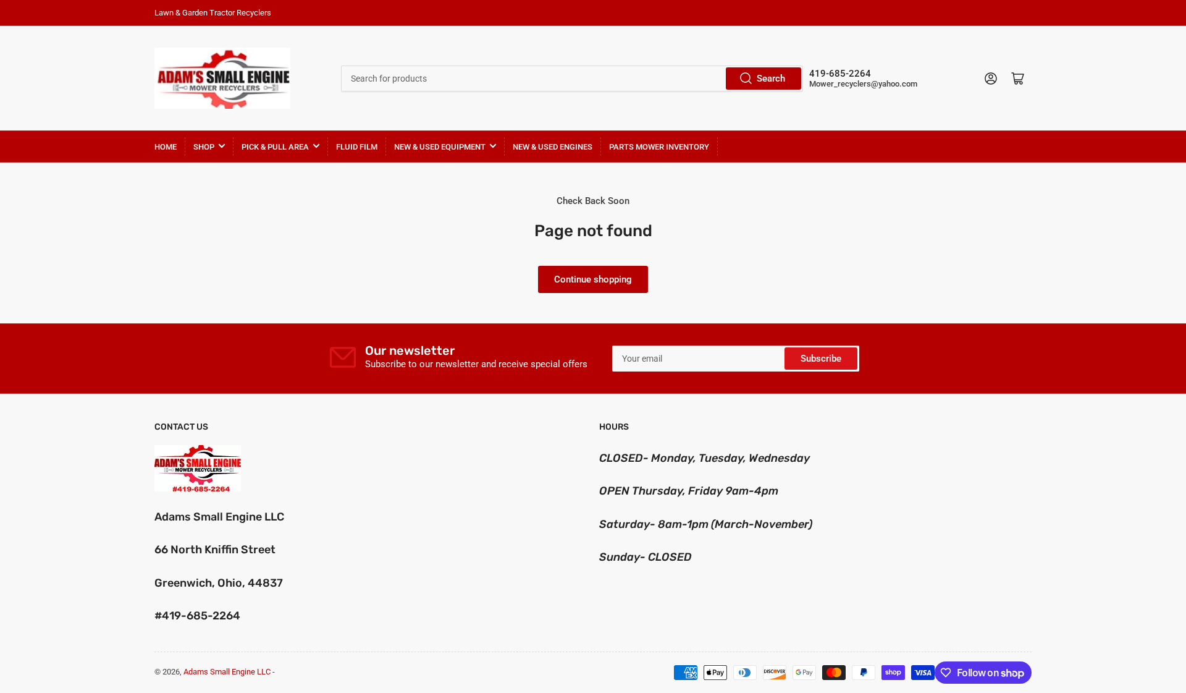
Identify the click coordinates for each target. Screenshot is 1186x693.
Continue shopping (593, 279)
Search (771, 78)
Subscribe (821, 358)
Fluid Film (356, 146)
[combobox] (571, 78)
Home (165, 146)
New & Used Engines (552, 146)
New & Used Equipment (440, 146)
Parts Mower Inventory (659, 146)
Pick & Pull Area (275, 146)
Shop (203, 146)
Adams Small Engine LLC (227, 671)
